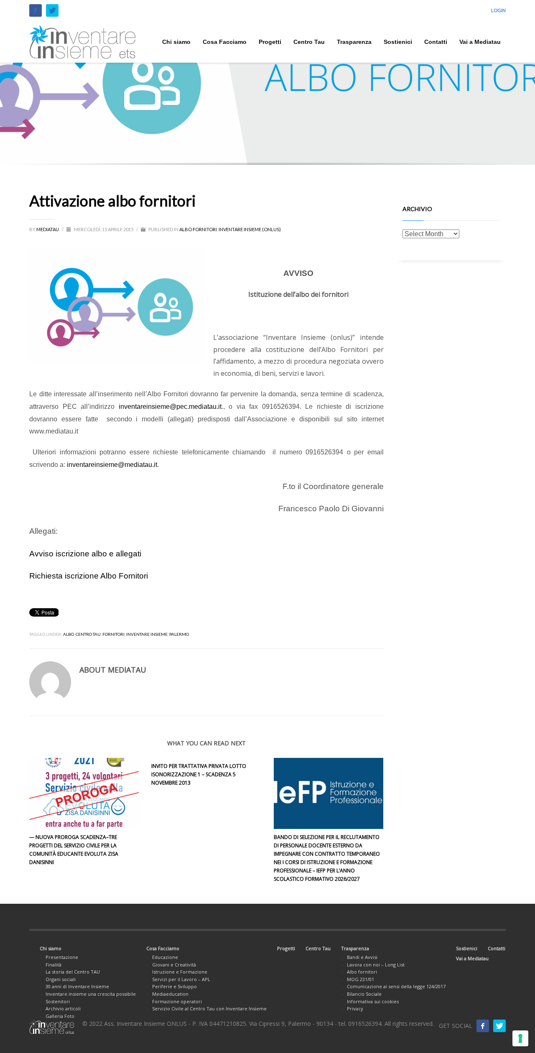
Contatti (496, 948)
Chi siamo (50, 948)
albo (68, 634)
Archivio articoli (63, 1008)
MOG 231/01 (360, 979)
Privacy (355, 1008)
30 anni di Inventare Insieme (77, 986)
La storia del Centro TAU (73, 972)
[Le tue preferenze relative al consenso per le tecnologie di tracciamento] (520, 1038)
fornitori (113, 634)
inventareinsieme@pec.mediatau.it (170, 406)
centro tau (88, 634)
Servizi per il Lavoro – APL (181, 979)
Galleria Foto (60, 1016)
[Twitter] (52, 10)
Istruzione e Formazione (179, 972)
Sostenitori (58, 1001)
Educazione (165, 957)
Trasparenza (355, 948)
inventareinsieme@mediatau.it (112, 464)
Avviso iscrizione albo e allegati (85, 553)
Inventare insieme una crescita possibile (91, 994)
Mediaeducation (170, 994)
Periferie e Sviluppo (174, 986)
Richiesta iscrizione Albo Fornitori (88, 575)
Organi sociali (61, 979)
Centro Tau (318, 948)
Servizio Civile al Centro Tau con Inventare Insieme (209, 1008)
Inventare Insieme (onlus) (250, 229)
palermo (179, 634)
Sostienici (466, 948)
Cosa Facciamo (162, 948)
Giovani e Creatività (174, 964)
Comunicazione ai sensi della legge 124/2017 (396, 986)
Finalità (53, 964)
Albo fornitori (198, 229)
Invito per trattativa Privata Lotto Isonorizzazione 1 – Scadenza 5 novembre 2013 (198, 774)
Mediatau (48, 229)
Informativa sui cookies (373, 1001)
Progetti (286, 948)
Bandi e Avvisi (362, 957)
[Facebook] (35, 10)
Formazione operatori (177, 1001)
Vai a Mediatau (472, 958)
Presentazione (62, 957)
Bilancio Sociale (364, 994)
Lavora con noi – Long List (376, 964)
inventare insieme (147, 634)
